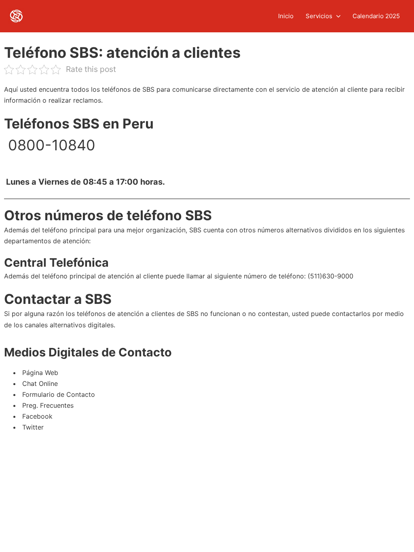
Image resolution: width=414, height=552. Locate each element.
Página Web (39, 373)
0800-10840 (49, 145)
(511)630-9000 (330, 276)
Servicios (319, 16)
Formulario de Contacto (57, 394)
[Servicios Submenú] (338, 16)
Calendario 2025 (376, 16)
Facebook (36, 416)
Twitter (32, 427)
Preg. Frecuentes (47, 405)
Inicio (286, 16)
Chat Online (39, 383)
